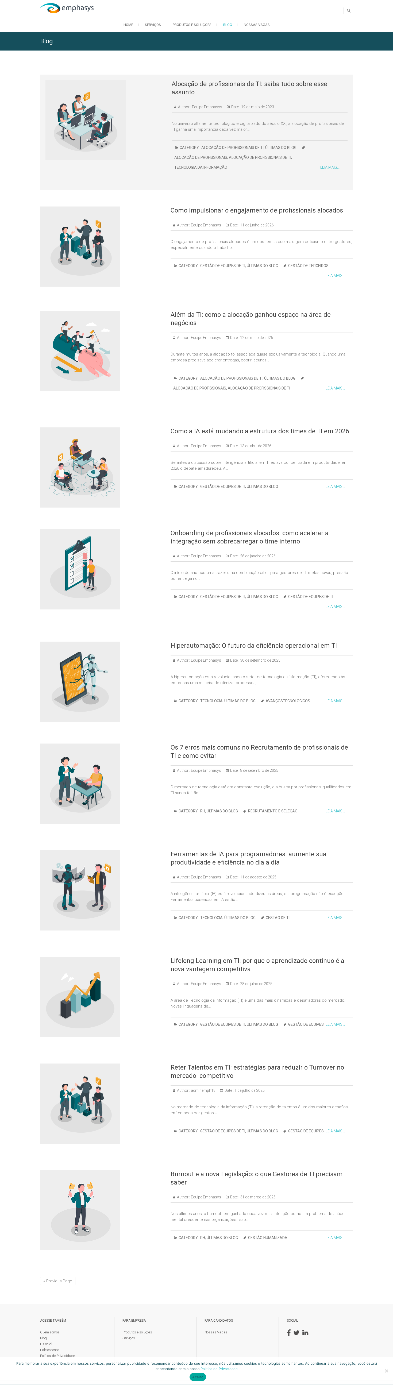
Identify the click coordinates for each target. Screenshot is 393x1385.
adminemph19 (202, 1090)
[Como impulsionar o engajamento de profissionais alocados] (102, 246)
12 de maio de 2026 (256, 337)
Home (128, 25)
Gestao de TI (278, 918)
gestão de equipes (306, 1024)
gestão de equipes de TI (310, 597)
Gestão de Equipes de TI (222, 266)
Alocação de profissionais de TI (232, 147)
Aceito (197, 1377)
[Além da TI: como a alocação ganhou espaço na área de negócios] (102, 351)
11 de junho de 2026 (256, 225)
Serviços (153, 25)
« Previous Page (57, 1281)
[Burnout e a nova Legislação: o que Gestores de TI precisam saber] (102, 1210)
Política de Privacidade (57, 1356)
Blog (227, 25)
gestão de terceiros (308, 266)
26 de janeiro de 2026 (257, 556)
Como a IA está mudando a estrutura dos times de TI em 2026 (260, 431)
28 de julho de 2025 (255, 984)
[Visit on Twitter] (296, 1334)
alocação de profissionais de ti (260, 157)
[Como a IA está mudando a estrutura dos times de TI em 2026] (102, 467)
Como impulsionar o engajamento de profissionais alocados (257, 210)
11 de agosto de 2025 (257, 877)
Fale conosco (49, 1350)
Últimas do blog (280, 147)
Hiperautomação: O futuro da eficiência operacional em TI (254, 645)
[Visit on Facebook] (289, 1334)
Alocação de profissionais (200, 157)
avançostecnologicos (288, 701)
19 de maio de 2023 (257, 107)
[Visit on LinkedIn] (305, 1334)
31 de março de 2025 (257, 1197)
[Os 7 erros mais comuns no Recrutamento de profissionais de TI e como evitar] (102, 783)
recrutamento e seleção (273, 811)
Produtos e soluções (192, 25)
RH (202, 811)
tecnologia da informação (200, 167)
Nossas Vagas (257, 25)
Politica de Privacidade (219, 1369)
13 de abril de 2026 (255, 446)
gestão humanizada (267, 1238)
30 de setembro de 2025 (259, 660)
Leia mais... (330, 167)
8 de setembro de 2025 (258, 770)
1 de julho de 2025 (249, 1090)
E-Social (46, 1344)
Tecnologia (211, 701)
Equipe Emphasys (206, 107)
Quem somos (50, 1332)
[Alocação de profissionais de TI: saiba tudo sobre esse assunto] (105, 120)
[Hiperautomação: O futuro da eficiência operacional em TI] (102, 682)
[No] (386, 1371)
